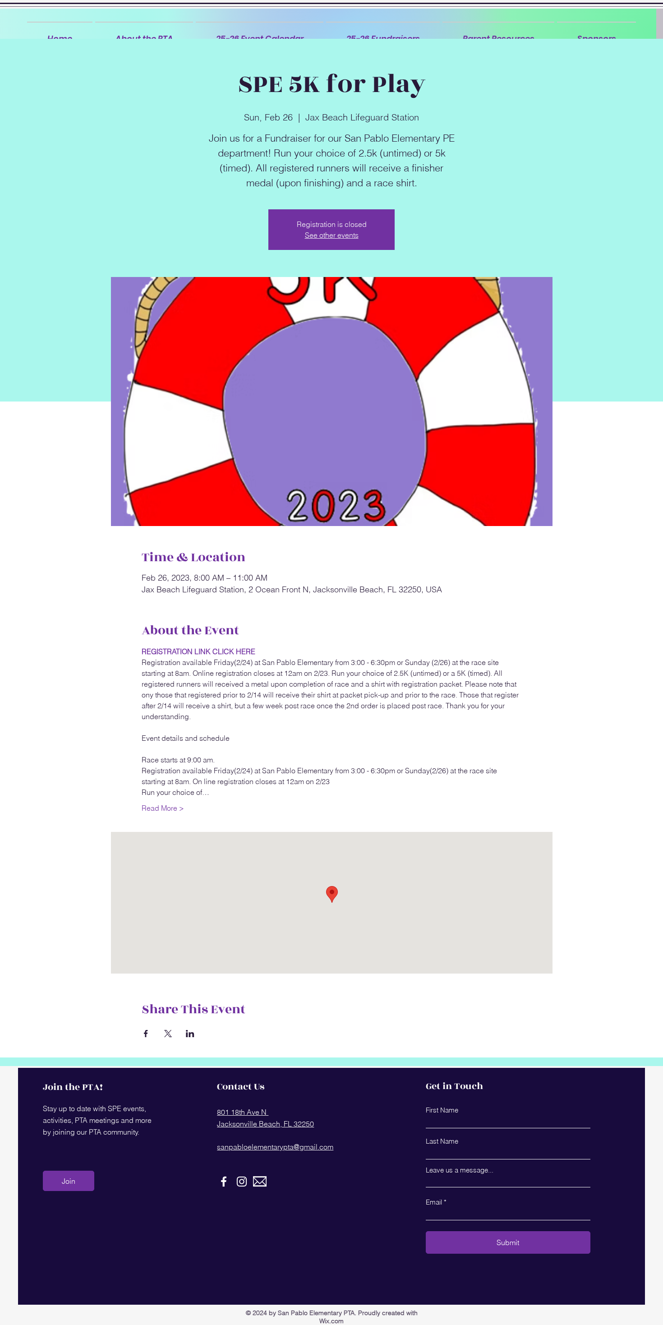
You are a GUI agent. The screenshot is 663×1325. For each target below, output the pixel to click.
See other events (332, 235)
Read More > (163, 808)
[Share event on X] (168, 1033)
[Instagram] (242, 1181)
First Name (442, 1110)
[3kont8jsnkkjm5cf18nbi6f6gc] (260, 1181)
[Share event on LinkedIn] (190, 1033)
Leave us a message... (459, 1170)
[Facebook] (223, 1181)
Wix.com (331, 1321)
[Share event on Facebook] (146, 1033)
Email (434, 1202)
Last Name (442, 1141)
